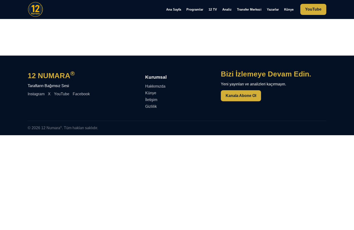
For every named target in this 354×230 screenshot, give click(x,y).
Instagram (36, 94)
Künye (289, 9)
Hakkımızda (155, 86)
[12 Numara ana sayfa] (35, 9)
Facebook (81, 94)
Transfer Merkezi (249, 9)
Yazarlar (273, 9)
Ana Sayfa (173, 9)
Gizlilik (151, 106)
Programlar (194, 9)
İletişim (151, 100)
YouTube (313, 9)
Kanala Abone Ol (241, 96)
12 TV (213, 9)
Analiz (227, 9)
